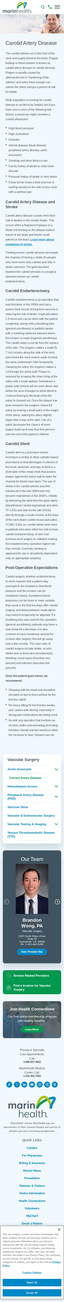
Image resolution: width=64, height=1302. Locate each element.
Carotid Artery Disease (25, 778)
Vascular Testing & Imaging (26, 824)
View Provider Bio (31, 951)
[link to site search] (43, 7)
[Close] (59, 1229)
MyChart (32, 1216)
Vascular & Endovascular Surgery (31, 815)
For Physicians (32, 1155)
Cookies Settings (31, 1272)
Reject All (32, 1282)
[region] (32, 1262)
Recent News (32, 1170)
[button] (57, 7)
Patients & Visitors (32, 1185)
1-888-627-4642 (32, 1062)
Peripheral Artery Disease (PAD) (25, 796)
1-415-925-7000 (32, 1076)
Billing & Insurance (32, 1163)
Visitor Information (32, 1193)
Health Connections (32, 1201)
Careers (32, 1148)
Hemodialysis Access (22, 786)
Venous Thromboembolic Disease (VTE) (31, 834)
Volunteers (32, 1208)
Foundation (32, 1178)
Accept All (32, 1293)
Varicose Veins (17, 807)
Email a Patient (32, 1223)
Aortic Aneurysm (19, 769)
